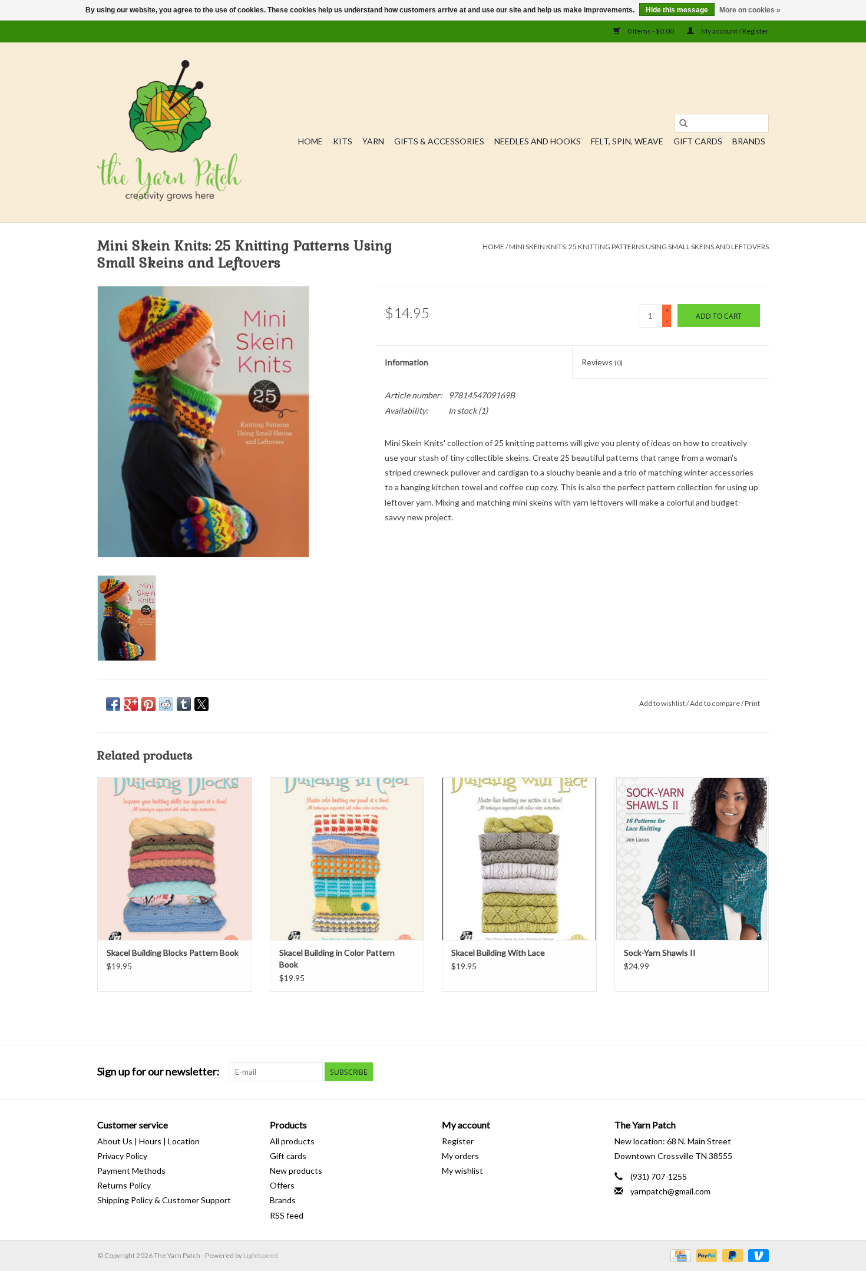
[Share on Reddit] (166, 704)
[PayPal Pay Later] (731, 1254)
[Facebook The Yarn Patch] (738, 1071)
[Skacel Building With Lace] (519, 858)
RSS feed (286, 1215)
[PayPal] (705, 1254)
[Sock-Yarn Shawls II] (691, 858)
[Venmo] (756, 1254)
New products (296, 1171)
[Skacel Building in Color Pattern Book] (347, 858)
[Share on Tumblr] (184, 704)
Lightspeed (260, 1255)
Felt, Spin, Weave (627, 141)
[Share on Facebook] (113, 704)
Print (752, 703)
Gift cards (697, 141)
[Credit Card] (679, 1254)
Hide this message (677, 10)
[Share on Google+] (131, 704)
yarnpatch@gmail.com (670, 1191)
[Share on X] (201, 704)
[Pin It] (148, 704)
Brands (748, 141)
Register (458, 1141)
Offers (282, 1185)
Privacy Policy (122, 1156)
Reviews (602, 362)
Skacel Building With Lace (498, 953)
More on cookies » (750, 10)
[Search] (683, 123)
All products (292, 1141)
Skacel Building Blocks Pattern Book (173, 953)
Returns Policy (124, 1185)
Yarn (373, 141)
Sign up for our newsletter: (158, 1071)
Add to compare (715, 703)
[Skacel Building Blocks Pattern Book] (174, 858)
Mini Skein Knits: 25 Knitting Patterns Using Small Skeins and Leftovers (639, 246)
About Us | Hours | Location (148, 1141)
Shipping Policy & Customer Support (164, 1200)
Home (310, 141)
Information (406, 362)
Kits (342, 141)
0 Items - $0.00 (650, 31)
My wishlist (462, 1171)
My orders (460, 1156)
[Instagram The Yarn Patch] (759, 1071)
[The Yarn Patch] (169, 132)
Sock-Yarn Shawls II (660, 953)
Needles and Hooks (537, 141)
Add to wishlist (662, 703)
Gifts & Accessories (439, 141)
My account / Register (734, 31)
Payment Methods (131, 1171)
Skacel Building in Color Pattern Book (337, 958)
